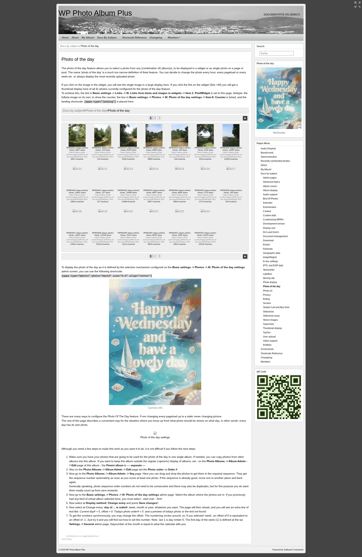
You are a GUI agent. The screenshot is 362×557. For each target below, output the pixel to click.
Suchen (267, 303)
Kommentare (269, 207)
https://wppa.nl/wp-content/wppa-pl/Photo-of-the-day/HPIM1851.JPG (179, 239)
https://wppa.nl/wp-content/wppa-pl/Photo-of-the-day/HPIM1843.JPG (154, 197)
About (75, 37)
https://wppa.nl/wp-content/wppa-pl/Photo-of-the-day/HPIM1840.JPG (77, 197)
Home (65, 37)
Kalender (267, 202)
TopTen (267, 332)
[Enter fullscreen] (357, 5)
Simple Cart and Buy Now (276, 307)
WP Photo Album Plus (95, 13)
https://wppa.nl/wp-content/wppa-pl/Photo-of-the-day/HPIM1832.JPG (102, 154)
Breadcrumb (267, 152)
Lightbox (267, 274)
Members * (174, 37)
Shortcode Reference (134, 37)
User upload (269, 336)
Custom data (269, 215)
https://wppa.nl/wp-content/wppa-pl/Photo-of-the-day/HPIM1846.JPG (231, 197)
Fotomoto (268, 249)
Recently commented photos (275, 161)
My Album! (88, 37)
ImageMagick (270, 257)
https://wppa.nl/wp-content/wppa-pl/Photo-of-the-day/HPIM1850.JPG (154, 239)
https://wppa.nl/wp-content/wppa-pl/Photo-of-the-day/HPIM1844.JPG (179, 197)
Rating (266, 299)
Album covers (270, 186)
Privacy (267, 295)
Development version (274, 223)
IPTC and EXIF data (273, 265)
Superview (268, 324)
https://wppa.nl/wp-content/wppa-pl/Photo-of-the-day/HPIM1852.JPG (205, 239)
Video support (270, 341)
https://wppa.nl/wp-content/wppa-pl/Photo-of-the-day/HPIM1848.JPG (102, 239)
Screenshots (267, 349)
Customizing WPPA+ (273, 219)
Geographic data (271, 253)
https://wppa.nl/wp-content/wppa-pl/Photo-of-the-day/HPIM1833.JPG (128, 154)
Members (265, 361)
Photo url (267, 290)
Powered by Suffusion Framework (288, 550)
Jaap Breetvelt (88, 536)
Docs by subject (107, 37)
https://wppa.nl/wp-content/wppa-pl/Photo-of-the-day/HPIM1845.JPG (205, 197)
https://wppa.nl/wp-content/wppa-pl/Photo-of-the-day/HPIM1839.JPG (231, 154)
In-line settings (270, 261)
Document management (275, 236)
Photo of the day (96, 110)
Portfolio (267, 345)
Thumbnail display (272, 328)
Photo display (270, 282)
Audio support (270, 194)
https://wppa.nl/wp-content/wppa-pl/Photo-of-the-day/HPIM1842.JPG (128, 197)
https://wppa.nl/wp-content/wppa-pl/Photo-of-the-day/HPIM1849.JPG (128, 239)
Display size (269, 228)
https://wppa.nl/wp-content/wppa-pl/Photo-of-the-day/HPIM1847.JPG (77, 239)
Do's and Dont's (271, 232)
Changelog (156, 37)
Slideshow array (271, 315)
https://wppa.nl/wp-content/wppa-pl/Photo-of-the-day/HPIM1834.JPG (154, 154)
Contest (267, 211)
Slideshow (268, 311)
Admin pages (270, 177)
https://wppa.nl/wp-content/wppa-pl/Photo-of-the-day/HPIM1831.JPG (77, 154)
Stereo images (270, 320)
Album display (270, 190)
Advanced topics (271, 182)
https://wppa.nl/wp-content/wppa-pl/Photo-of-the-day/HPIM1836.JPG (205, 154)
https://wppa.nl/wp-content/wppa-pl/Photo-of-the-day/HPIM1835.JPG (179, 154)
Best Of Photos (270, 198)
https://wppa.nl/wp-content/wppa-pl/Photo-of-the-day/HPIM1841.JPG (102, 197)
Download (268, 240)
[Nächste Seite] (245, 118)
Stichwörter (269, 270)
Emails (266, 244)
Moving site (269, 278)
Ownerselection (269, 157)
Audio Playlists (268, 148)
